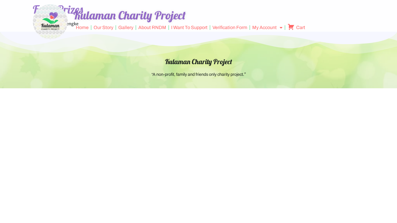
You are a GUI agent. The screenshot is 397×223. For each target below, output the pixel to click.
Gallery (125, 27)
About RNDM (152, 27)
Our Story (103, 27)
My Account (264, 27)
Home (82, 27)
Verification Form (229, 27)
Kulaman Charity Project (198, 61)
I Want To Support (189, 27)
